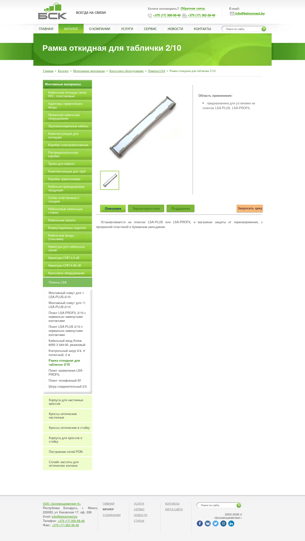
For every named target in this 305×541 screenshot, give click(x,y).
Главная (48, 71)
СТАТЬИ (139, 520)
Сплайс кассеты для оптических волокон (64, 464)
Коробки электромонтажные (68, 144)
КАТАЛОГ (71, 28)
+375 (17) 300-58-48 (71, 521)
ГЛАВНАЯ (46, 28)
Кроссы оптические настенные (63, 415)
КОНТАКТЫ (202, 28)
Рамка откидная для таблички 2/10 (64, 363)
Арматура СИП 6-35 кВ (64, 265)
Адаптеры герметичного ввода (65, 105)
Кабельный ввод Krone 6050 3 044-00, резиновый (67, 343)
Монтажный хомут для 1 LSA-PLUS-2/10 (66, 295)
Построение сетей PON (65, 451)
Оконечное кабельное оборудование (64, 116)
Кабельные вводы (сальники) (61, 237)
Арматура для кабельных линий (66, 248)
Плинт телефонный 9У (65, 381)
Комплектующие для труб (67, 171)
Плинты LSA (156, 71)
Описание (113, 208)
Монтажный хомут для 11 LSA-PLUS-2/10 (67, 305)
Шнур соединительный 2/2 (68, 386)
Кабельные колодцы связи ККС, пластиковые (67, 94)
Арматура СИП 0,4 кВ (63, 257)
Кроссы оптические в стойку (69, 427)
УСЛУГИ (127, 28)
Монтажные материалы (89, 71)
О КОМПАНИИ (99, 28)
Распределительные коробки (63, 154)
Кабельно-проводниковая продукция (66, 188)
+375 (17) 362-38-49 (65, 525)
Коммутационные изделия (67, 227)
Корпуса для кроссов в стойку (65, 439)
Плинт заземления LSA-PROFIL (66, 373)
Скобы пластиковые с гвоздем (63, 199)
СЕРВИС (150, 28)
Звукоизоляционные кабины (68, 126)
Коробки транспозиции (64, 179)
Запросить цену (250, 208)
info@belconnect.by (64, 516)
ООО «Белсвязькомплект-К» (62, 503)
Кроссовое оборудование (126, 71)
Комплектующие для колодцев (63, 135)
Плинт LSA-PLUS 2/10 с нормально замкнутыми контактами (66, 331)
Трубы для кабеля (61, 163)
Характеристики (146, 208)
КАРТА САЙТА (174, 509)
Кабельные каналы (62, 220)
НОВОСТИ (175, 28)
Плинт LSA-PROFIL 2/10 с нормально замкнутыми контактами (67, 317)
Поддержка (180, 208)
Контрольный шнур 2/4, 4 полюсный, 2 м (67, 353)
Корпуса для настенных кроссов (66, 402)
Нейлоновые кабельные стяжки (65, 211)
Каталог (63, 71)
